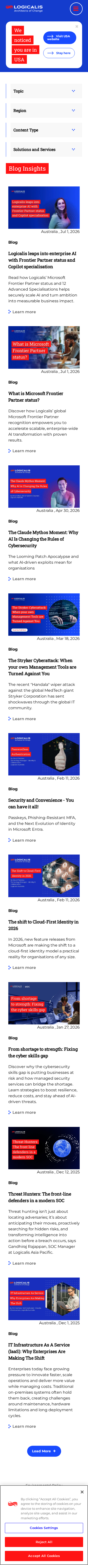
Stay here (63, 53)
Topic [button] (18, 90)
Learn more (24, 312)
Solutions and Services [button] (34, 149)
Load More (41, 1451)
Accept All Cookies (44, 1556)
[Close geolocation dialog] (77, 26)
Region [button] (19, 110)
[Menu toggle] (76, 9)
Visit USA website (58, 37)
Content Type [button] (25, 129)
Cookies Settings (44, 1528)
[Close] (82, 1492)
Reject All (44, 1542)
